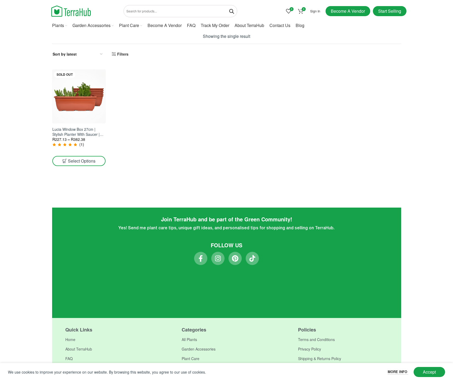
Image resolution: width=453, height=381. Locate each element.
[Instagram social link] (218, 258)
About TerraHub (78, 349)
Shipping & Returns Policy (319, 358)
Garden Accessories (199, 349)
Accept (429, 372)
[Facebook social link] (200, 258)
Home (70, 339)
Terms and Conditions (316, 339)
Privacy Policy (309, 349)
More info (398, 371)
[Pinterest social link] (235, 258)
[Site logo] (71, 10)
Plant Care (190, 358)
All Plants (189, 339)
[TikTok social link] (252, 258)
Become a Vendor (348, 11)
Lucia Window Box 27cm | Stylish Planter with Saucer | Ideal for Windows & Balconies (78, 134)
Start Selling (389, 11)
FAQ (69, 358)
